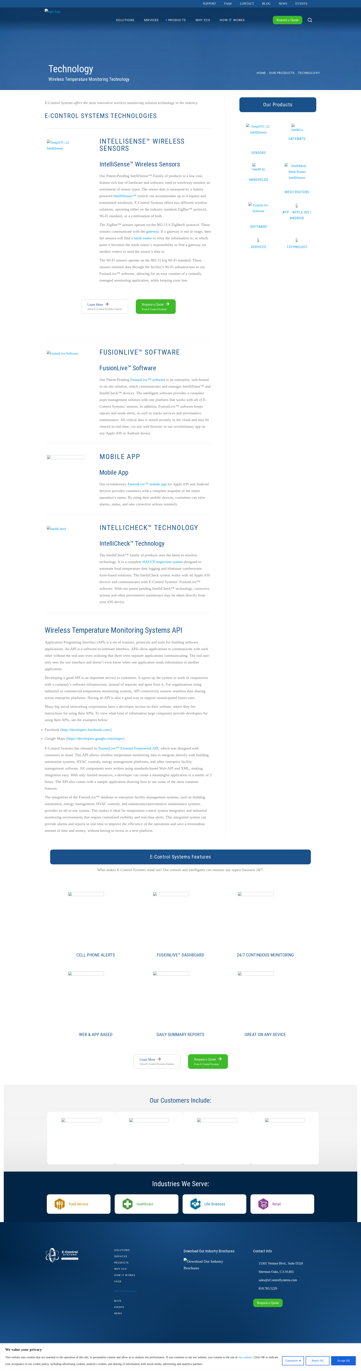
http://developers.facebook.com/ (86, 730)
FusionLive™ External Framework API (128, 748)
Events (119, 1307)
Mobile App (119, 456)
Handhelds (258, 180)
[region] (180, 1357)
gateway (152, 231)
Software (258, 227)
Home (261, 73)
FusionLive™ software (147, 380)
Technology (297, 247)
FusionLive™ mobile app (147, 484)
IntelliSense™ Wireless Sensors (142, 144)
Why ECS (120, 1269)
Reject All (317, 1360)
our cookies (245, 1357)
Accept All (343, 1360)
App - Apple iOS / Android (297, 215)
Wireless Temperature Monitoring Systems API (113, 630)
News (118, 1313)
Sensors (258, 153)
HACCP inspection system (162, 562)
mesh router (143, 238)
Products (121, 1262)
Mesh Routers (297, 192)
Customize (291, 1360)
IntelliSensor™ (124, 196)
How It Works (124, 1275)
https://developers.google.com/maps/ (95, 738)
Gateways (297, 139)
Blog (118, 1301)
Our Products (282, 73)
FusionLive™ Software (139, 352)
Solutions (122, 1250)
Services (258, 247)
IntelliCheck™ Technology (148, 527)
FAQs (118, 1281)
